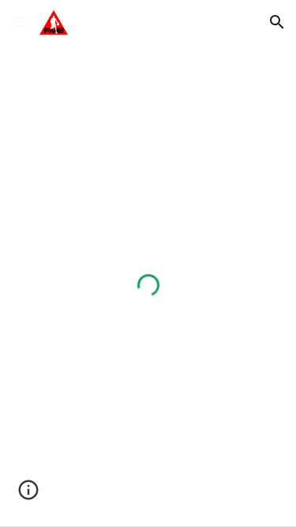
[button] (19, 21)
